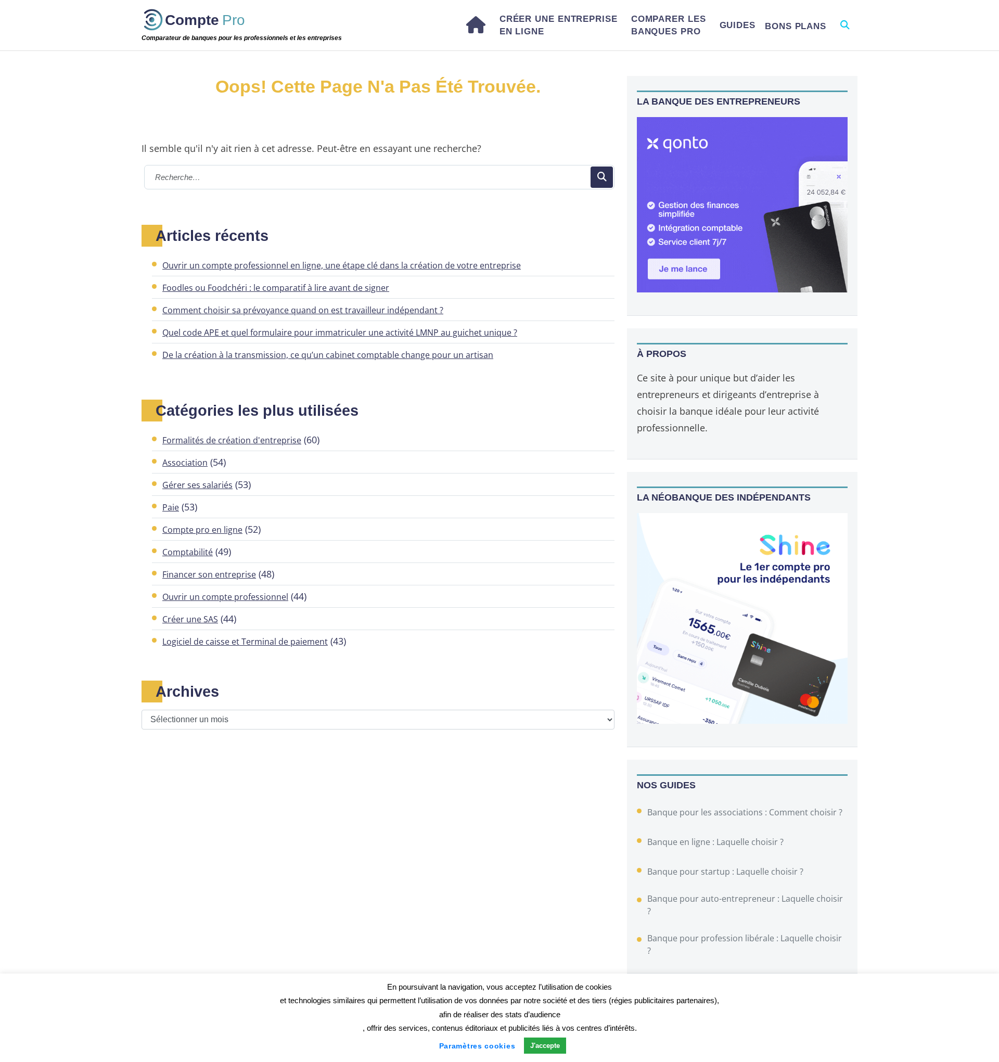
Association (185, 462)
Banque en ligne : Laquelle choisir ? (715, 842)
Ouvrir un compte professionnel (225, 597)
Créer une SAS (190, 619)
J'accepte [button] (545, 1046)
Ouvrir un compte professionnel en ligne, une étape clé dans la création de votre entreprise (341, 265)
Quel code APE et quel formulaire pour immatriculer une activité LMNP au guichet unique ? (339, 332)
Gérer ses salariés (197, 485)
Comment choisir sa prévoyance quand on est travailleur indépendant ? (302, 310)
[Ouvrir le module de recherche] (844, 25)
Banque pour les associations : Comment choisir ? (744, 812)
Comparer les (668, 25)
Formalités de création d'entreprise (231, 440)
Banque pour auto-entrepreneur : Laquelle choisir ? (745, 905)
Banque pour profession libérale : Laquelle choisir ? (744, 944)
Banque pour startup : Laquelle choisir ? (725, 871)
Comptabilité (187, 552)
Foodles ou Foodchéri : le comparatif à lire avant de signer (275, 287)
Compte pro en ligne (202, 529)
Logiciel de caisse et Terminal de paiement (245, 641)
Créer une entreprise (558, 25)
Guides (737, 25)
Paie (170, 507)
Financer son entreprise (209, 574)
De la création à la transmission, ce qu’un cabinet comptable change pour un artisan (327, 355)
